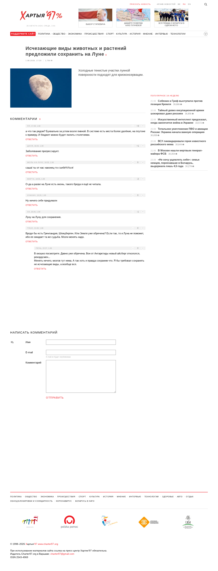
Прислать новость (140, 4)
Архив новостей (166, 4)
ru (184, 4)
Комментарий (33, 362)
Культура (121, 34)
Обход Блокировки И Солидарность (31, 501)
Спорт (110, 34)
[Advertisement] (77, 302)
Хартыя (41, 16)
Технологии (178, 34)
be (179, 4)
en (189, 4)
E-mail (29, 352)
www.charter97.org (48, 544)
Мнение (148, 34)
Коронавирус (64, 501)
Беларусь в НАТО (85, 501)
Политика (44, 34)
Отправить (55, 397)
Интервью (161, 34)
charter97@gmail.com (62, 553)
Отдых (189, 497)
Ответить (32, 139)
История (135, 34)
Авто (180, 497)
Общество (59, 34)
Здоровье (168, 497)
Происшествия (94, 34)
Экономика (75, 34)
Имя (28, 342)
